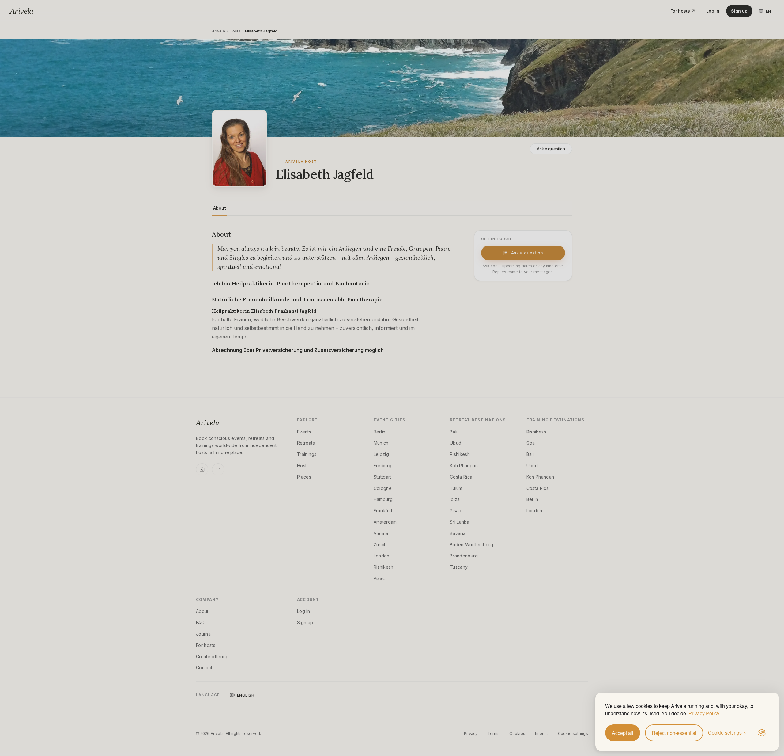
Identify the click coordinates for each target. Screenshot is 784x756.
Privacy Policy (703, 713)
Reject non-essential (674, 732)
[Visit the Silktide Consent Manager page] (762, 733)
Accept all (622, 732)
